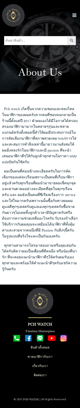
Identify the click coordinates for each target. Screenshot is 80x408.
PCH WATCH (31, 399)
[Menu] (74, 15)
